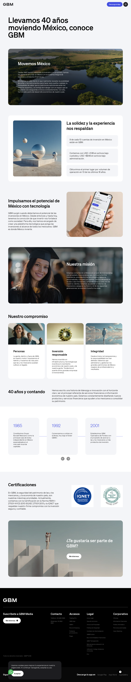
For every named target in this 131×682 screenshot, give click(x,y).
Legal (90, 614)
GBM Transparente (92, 641)
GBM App (72, 621)
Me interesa (74, 556)
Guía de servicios (92, 621)
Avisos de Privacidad (93, 624)
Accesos (74, 614)
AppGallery (123, 674)
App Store (113, 674)
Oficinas (115, 618)
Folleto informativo (119, 624)
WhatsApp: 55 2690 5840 (57, 622)
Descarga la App (114, 4)
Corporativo (120, 614)
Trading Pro (73, 618)
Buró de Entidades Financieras (96, 638)
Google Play (102, 674)
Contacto (56, 614)
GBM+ (71, 624)
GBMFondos (91, 634)
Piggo (71, 636)
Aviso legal (90, 618)
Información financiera (120, 621)
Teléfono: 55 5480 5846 (58, 618)
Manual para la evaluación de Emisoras (95, 645)
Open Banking (117, 631)
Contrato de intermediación (95, 631)
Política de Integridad (93, 628)
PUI (88, 654)
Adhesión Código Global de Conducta (95, 650)
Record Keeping (74, 628)
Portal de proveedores (73, 632)
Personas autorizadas (119, 628)
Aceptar (17, 673)
